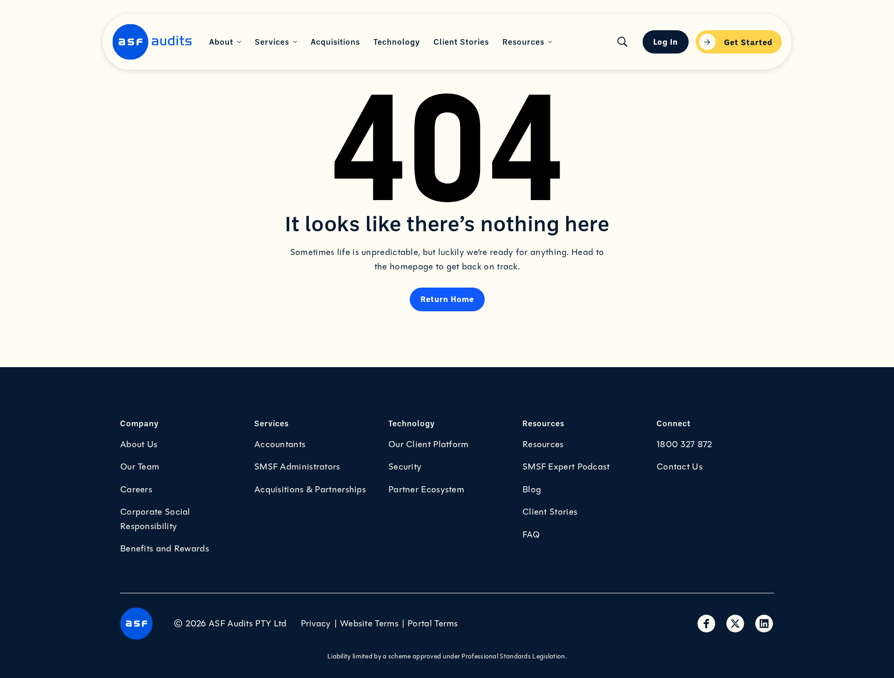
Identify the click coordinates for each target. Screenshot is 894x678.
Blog (531, 489)
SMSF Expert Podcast (566, 466)
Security (404, 466)
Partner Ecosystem (426, 489)
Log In (665, 41)
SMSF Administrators (297, 466)
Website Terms (369, 623)
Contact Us (680, 466)
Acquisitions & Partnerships (310, 489)
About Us (138, 444)
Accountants (279, 444)
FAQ (531, 534)
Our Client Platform (428, 444)
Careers (136, 489)
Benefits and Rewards (164, 548)
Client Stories (549, 511)
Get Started (748, 42)
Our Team (139, 466)
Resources (543, 444)
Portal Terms (432, 623)
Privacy (316, 623)
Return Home (447, 299)
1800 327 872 (684, 444)
